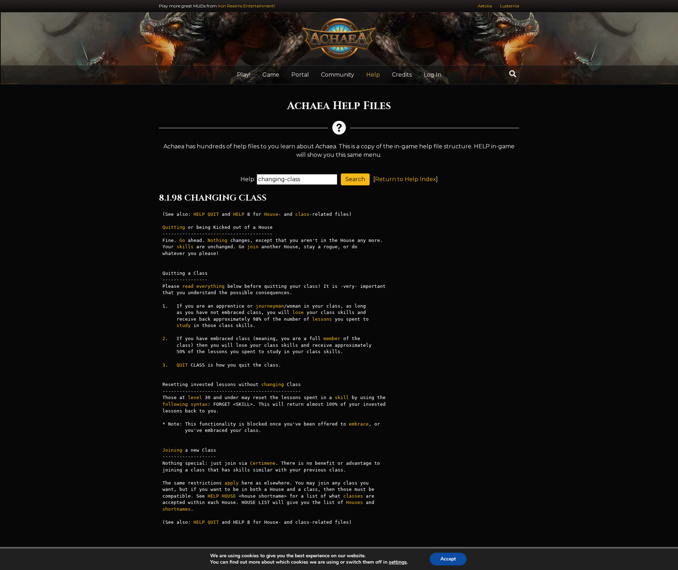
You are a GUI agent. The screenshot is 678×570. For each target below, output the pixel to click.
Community (337, 74)
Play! (243, 74)
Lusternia (509, 5)
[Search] (512, 73)
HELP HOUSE (222, 496)
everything (210, 286)
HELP (238, 214)
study (184, 325)
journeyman (270, 306)
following (175, 404)
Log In (432, 74)
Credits (402, 74)
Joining (172, 450)
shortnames (176, 509)
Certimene (262, 463)
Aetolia (485, 5)
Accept (448, 559)
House (271, 214)
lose (298, 312)
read (188, 286)
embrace (359, 424)
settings (398, 562)
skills (185, 246)
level (195, 397)
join (252, 246)
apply (232, 483)
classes (353, 496)
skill (342, 397)
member (331, 338)
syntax (199, 404)
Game (270, 74)
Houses (354, 502)
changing (272, 384)
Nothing (217, 240)
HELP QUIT (206, 214)
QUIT (182, 365)
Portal (300, 74)
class (302, 214)
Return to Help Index (405, 179)
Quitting (173, 227)
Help (373, 74)
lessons (322, 319)
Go (182, 240)
